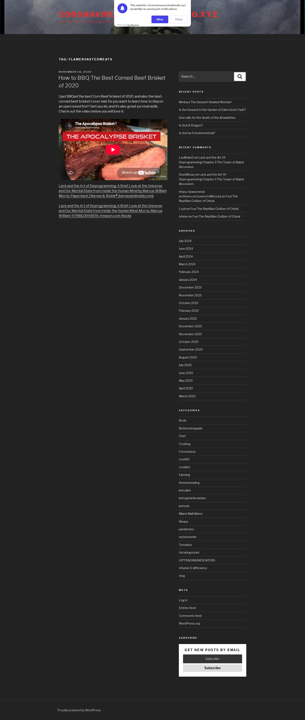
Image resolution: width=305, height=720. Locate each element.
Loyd (182, 208)
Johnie (183, 216)
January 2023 (188, 318)
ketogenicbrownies (192, 498)
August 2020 (188, 357)
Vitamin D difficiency (193, 568)
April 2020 (186, 388)
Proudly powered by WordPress (79, 710)
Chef (182, 436)
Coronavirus (187, 451)
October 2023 (188, 303)
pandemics (186, 529)
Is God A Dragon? (191, 125)
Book (182, 420)
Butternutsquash (191, 428)
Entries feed (187, 608)
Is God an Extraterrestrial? (197, 133)
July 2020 (185, 365)
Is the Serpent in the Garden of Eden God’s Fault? (212, 109)
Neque (183, 521)
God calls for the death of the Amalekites (207, 117)
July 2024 (185, 241)
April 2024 (186, 256)
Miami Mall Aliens (191, 513)
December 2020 (190, 326)
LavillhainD (186, 157)
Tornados (185, 544)
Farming (184, 475)
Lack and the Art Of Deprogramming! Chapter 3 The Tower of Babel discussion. (211, 162)
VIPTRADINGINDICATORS (197, 560)
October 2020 (189, 341)
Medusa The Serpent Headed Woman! (205, 102)
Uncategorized (189, 552)
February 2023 (189, 310)
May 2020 (186, 380)
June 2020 (186, 373)
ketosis (184, 506)
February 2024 (189, 272)
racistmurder (188, 537)
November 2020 (190, 334)
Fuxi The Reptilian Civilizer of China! (214, 208)
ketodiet (185, 490)
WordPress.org (189, 623)
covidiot (184, 467)
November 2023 (190, 295)
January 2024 (188, 279)
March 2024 (187, 264)
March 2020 (187, 396)
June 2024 (186, 248)
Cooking (184, 444)
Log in (183, 600)
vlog (182, 575)
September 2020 (191, 349)
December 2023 (190, 287)
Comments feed (190, 615)
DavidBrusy (187, 174)
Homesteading (189, 482)
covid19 (184, 459)
